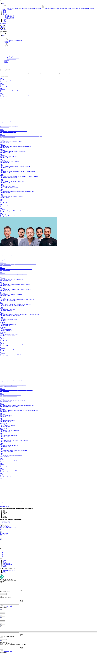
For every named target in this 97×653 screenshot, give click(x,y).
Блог (3, 13)
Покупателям (5, 14)
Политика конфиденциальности (8, 570)
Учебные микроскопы (6, 553)
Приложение (4, 566)
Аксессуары (4, 554)
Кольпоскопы (4, 551)
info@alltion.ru (2, 27)
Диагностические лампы (7, 556)
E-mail (21, 589)
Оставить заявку (3, 607)
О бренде (4, 10)
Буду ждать (2, 581)
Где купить (4, 19)
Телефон (21, 587)
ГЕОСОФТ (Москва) (6, 521)
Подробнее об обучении (4, 506)
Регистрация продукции (9, 15)
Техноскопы (4, 552)
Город (21, 590)
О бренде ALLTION (6, 66)
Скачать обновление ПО (7, 564)
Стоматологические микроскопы (8, 550)
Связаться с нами (3, 31)
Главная (3, 65)
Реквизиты (4, 572)
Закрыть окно (2, 616)
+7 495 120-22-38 (3, 29)
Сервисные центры (6, 563)
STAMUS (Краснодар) (6, 522)
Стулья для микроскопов (7, 555)
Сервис (3, 20)
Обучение (4, 11)
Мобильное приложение (9, 18)
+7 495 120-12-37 (3, 26)
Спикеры (4, 12)
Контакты (4, 21)
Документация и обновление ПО (10, 17)
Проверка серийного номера (9, 16)
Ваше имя (21, 586)
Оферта (3, 571)
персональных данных (4, 592)
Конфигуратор (3, 23)
